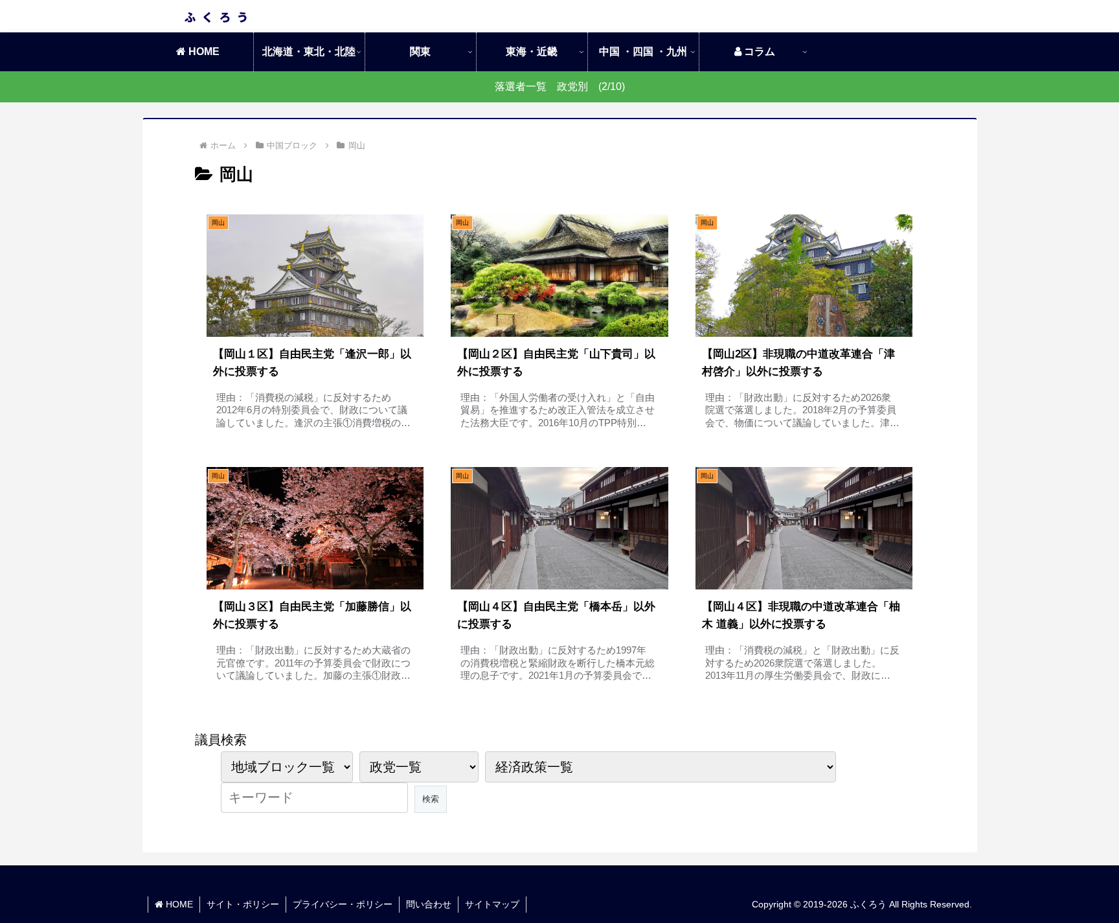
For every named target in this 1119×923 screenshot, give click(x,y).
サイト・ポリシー (243, 904)
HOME (178, 904)
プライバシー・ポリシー (342, 904)
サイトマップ (492, 904)
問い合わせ (428, 904)
